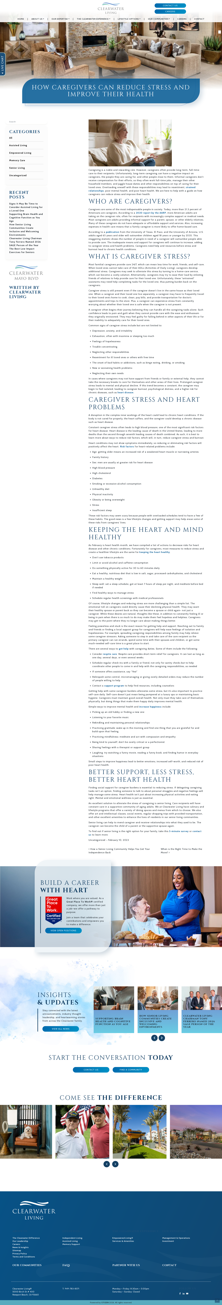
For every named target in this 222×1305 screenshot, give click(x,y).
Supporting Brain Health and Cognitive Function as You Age (26, 217)
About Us (36, 19)
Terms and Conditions (23, 1256)
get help (124, 648)
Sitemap (16, 1250)
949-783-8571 (72, 1288)
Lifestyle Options (128, 19)
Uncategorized (18, 175)
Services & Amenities (123, 1241)
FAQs (66, 1265)
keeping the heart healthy (154, 552)
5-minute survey (179, 831)
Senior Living (17, 167)
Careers (170, 11)
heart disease (126, 392)
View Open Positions (63, 930)
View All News (61, 1029)
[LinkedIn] (184, 1293)
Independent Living (72, 1238)
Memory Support (71, 1244)
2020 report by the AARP (151, 212)
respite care (110, 654)
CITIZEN (105, 1302)
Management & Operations (176, 1238)
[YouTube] (187, 1293)
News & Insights (20, 1247)
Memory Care (17, 160)
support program (114, 685)
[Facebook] (180, 1293)
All (10, 137)
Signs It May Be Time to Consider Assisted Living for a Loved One (26, 207)
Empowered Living (20, 152)
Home (21, 19)
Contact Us (170, 5)
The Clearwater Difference (26, 1238)
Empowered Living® (122, 1238)
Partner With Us (126, 1265)
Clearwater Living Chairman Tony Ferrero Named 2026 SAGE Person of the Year (25, 242)
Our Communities (158, 19)
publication (112, 232)
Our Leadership (20, 1241)
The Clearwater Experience (93, 19)
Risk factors (127, 446)
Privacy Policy (19, 1253)
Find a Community (131, 1070)
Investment (168, 1241)
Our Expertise (60, 19)
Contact (199, 19)
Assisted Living (18, 145)
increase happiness (150, 706)
